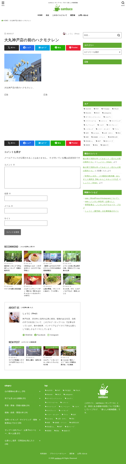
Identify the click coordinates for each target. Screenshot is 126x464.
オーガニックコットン (93, 117)
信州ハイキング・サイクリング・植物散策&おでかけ (21, 421)
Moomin (88, 113)
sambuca (58, 458)
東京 (119, 133)
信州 (87, 133)
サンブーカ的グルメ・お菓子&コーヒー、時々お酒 (20, 432)
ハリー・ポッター (104, 129)
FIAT (97, 109)
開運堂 (88, 145)
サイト (7, 218)
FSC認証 (106, 109)
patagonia (107, 113)
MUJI (97, 113)
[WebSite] (27, 335)
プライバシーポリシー (58, 454)
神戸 (99, 141)
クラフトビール (91, 121)
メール (8, 206)
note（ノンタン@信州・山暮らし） (100, 201)
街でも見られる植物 (15, 398)
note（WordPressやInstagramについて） (102, 198)
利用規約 (43, 454)
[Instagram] (53, 335)
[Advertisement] (25, 114)
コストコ (104, 121)
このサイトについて (59, 15)
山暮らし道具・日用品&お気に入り (19, 442)
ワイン (116, 129)
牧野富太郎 (114, 137)
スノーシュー (90, 125)
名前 (7, 193)
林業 (87, 137)
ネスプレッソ (113, 125)
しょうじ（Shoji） (105, 162)
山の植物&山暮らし (15, 391)
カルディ (108, 117)
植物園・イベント (99, 137)
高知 (96, 145)
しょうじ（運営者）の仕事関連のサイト (102, 211)
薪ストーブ (109, 141)
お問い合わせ (83, 15)
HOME (40, 15)
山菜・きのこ (108, 133)
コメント (9, 165)
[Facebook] (40, 335)
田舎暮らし (89, 141)
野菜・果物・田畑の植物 (17, 405)
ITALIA (116, 109)
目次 (47, 15)
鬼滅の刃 (105, 145)
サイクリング (116, 121)
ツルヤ (101, 125)
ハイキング (89, 129)
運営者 (72, 15)
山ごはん (96, 133)
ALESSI (88, 109)
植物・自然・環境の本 (16, 412)
